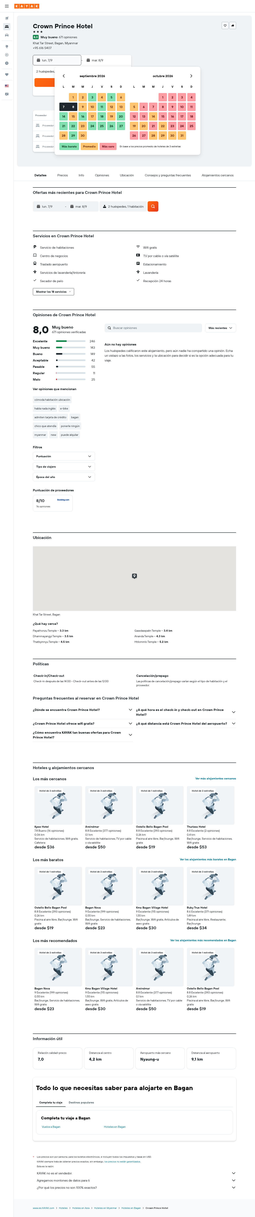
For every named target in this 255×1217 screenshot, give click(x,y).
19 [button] (111, 116)
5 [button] (111, 97)
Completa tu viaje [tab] (50, 1102)
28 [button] (63, 135)
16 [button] (82, 116)
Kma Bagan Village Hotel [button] (152, 907)
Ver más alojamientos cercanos (215, 778)
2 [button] (83, 97)
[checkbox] (53, 503)
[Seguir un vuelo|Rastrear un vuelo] (7, 55)
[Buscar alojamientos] (7, 27)
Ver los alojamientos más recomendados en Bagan (203, 940)
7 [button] (63, 107)
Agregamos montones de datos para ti (63, 1180)
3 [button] (92, 97)
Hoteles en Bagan (115, 1127)
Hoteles (63, 1207)
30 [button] (83, 135)
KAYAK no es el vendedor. (54, 1173)
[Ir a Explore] (7, 46)
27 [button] (121, 126)
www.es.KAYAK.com (43, 1207)
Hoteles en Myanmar (105, 1207)
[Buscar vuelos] (7, 18)
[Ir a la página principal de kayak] (26, 6)
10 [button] (92, 107)
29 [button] (73, 135)
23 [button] (82, 126)
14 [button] (63, 116)
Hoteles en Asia (80, 1207)
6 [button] (121, 97)
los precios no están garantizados (122, 1161)
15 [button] (73, 116)
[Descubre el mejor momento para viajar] (7, 63)
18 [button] (101, 116)
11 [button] (102, 107)
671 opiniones (68, 37)
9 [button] (83, 107)
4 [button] (102, 97)
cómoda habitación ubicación (52, 399)
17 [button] (92, 116)
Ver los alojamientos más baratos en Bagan (208, 859)
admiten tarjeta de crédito (50, 417)
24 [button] (92, 126)
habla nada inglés (44, 408)
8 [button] (73, 107)
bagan (75, 417)
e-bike (64, 408)
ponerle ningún (70, 426)
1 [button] (73, 97)
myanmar (40, 435)
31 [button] (181, 135)
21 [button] (63, 126)
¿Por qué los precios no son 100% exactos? (67, 1188)
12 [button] (111, 107)
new (53, 435)
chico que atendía (45, 426)
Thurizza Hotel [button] (196, 826)
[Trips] (7, 75)
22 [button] (73, 126)
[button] (6, 6)
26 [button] (111, 126)
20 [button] (121, 116)
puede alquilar (69, 435)
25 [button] (102, 126)
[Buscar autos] (7, 35)
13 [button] (121, 107)
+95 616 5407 (42, 48)
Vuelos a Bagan (51, 1127)
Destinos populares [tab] (81, 1102)
